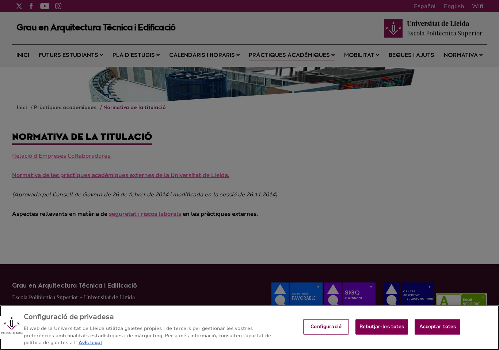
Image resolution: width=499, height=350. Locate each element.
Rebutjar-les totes (381, 326)
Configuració (326, 326)
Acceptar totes (437, 326)
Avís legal (90, 342)
